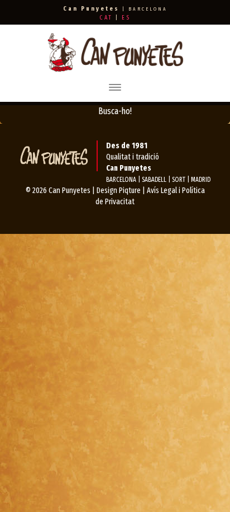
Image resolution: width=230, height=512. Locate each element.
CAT (106, 17)
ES (126, 17)
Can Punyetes (69, 190)
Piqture (130, 190)
